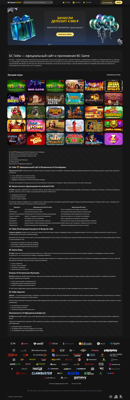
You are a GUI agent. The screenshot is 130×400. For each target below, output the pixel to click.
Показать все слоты (114, 75)
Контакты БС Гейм (76, 383)
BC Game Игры (13, 158)
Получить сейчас (65, 34)
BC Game (14, 2)
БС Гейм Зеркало (14, 162)
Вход (119, 2)
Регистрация (107, 2)
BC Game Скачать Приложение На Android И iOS (23, 154)
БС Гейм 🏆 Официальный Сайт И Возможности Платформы (27, 152)
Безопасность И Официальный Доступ (20, 164)
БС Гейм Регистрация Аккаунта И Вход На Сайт (22, 156)
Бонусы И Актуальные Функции (18, 160)
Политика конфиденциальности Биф (58, 383)
